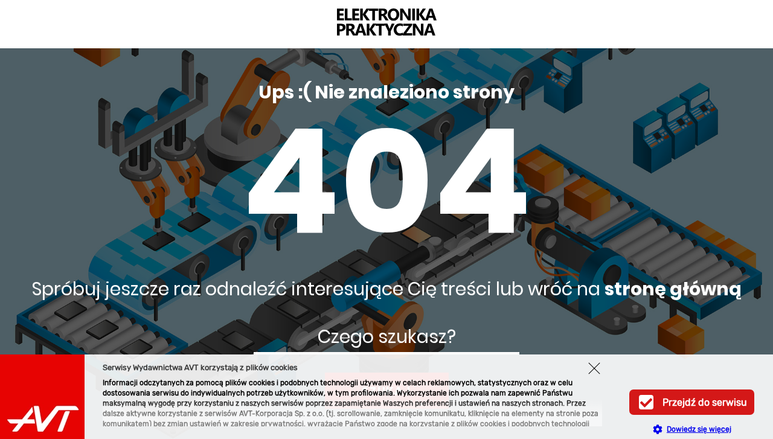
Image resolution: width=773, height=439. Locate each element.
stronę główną (673, 289)
